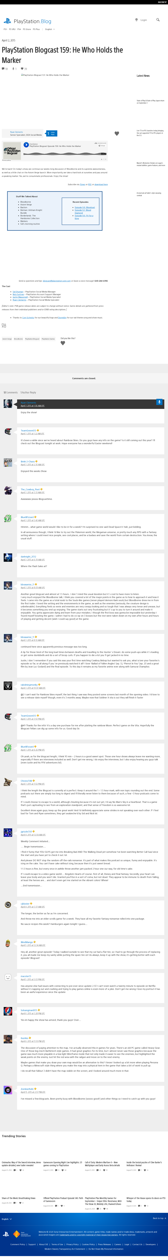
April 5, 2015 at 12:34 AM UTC (33, 945)
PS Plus (36, 29)
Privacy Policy (72, 1244)
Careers (117, 1244)
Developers (151, 1244)
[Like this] (21, 1170)
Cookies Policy (88, 1244)
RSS (89, 184)
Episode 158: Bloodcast (85, 207)
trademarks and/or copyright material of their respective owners (88, 1234)
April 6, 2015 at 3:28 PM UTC (33, 1013)
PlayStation (32, 21)
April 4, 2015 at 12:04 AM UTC (33, 834)
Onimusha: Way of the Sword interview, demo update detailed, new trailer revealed (21, 1164)
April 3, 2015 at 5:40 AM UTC (33, 520)
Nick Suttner (18, 294)
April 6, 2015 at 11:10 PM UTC (33, 1041)
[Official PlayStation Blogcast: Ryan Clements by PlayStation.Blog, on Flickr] (74, 271)
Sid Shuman (18, 291)
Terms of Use (57, 1244)
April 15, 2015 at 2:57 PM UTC (33, 1092)
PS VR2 (12, 29)
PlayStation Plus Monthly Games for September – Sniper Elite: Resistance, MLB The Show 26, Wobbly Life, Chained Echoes (103, 1201)
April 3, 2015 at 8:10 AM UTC (33, 640)
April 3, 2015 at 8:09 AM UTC (33, 587)
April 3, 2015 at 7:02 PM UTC (33, 783)
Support (32, 1244)
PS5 (5, 29)
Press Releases (104, 1244)
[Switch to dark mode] (136, 20)
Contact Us (137, 1244)
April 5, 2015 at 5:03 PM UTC (33, 979)
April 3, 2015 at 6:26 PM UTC (33, 749)
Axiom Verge (7, 339)
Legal (126, 1244)
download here (101, 184)
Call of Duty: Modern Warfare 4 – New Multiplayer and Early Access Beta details (102, 1164)
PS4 (19, 29)
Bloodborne (18, 339)
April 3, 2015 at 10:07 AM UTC (33, 687)
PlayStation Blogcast (32, 339)
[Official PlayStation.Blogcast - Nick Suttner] (74, 251)
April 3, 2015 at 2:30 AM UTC (33, 464)
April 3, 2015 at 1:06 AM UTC (33, 405)
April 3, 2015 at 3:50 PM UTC (33, 718)
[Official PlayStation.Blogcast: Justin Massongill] (36, 271)
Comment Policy (17, 1244)
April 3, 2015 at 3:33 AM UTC (33, 492)
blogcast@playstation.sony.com (57, 281)
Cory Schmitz (28, 317)
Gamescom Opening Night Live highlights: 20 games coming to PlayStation (62, 1164)
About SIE (43, 1244)
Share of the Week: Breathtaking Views (18, 1198)
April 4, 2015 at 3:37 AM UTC (33, 906)
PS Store (27, 29)
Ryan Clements (16, 132)
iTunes (82, 184)
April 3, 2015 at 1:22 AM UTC (32, 433)
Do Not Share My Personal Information (106, 1249)
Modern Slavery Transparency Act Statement (65, 1249)
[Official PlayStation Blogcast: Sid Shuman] (36, 251)
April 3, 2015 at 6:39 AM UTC (33, 559)
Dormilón (62, 317)
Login (144, 20)
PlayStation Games (48, 339)
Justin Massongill (20, 297)
